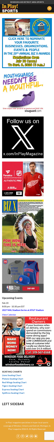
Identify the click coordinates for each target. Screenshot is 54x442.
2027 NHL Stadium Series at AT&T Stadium (23, 310)
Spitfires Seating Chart (13, 393)
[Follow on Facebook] (18, 436)
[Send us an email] (31, 436)
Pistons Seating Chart (12, 378)
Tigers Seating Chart (12, 385)
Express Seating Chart (13, 389)
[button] (49, 8)
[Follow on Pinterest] (36, 436)
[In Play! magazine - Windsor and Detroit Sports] (16, 8)
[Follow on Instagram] (23, 436)
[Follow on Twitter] (27, 436)
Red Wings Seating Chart (14, 382)
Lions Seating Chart (11, 375)
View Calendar (9, 314)
